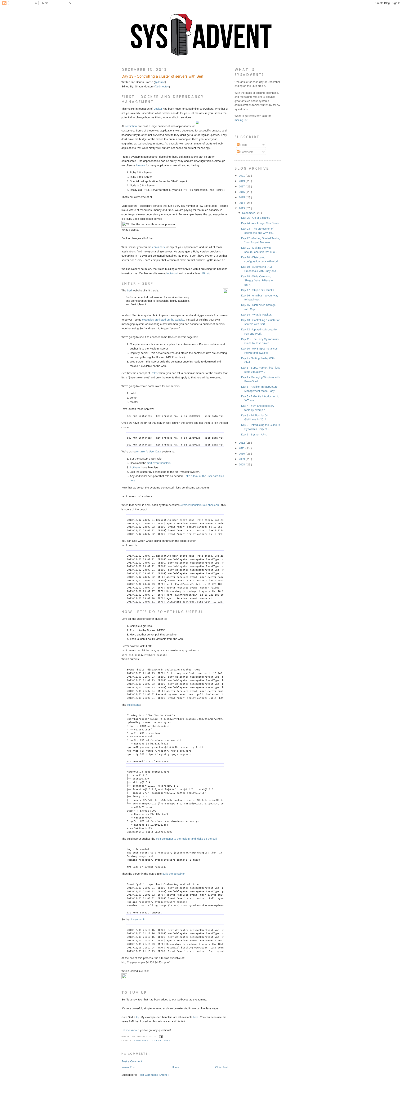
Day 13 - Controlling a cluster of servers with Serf (162, 76)
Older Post (221, 1067)
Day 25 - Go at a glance (255, 217)
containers (158, 247)
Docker (157, 108)
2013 (242, 208)
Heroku (140, 165)
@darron (160, 82)
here (195, 1017)
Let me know (129, 1030)
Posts (243, 144)
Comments (247, 151)
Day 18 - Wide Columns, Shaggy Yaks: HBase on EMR (257, 280)
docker (156, 1040)
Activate (135, 467)
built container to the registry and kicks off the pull (186, 838)
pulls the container (173, 873)
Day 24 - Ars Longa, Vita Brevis (260, 223)
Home (175, 1067)
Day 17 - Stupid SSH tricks (257, 290)
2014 (242, 202)
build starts (133, 704)
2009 (242, 459)
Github (206, 273)
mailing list (240, 120)
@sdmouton (161, 86)
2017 (242, 186)
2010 (242, 453)
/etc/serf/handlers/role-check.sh (199, 505)
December (248, 212)
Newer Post (128, 1067)
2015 (242, 197)
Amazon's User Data (148, 451)
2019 (242, 181)
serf (167, 1040)
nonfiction (131, 126)
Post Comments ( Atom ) (153, 1074)
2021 (242, 175)
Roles (154, 373)
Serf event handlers (159, 463)
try (137, 1017)
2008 (242, 464)
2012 (242, 442)
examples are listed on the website (163, 319)
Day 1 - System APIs (254, 434)
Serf (129, 290)
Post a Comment (131, 1061)
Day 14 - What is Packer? (256, 314)
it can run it (138, 919)
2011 (242, 448)
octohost (172, 273)
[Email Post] (160, 1036)
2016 (242, 192)
